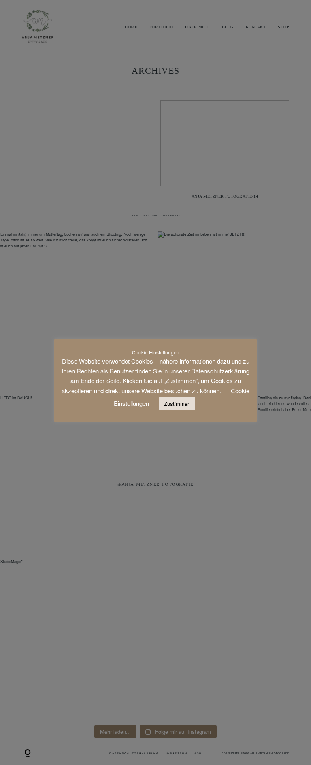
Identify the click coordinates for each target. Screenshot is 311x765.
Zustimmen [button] (177, 403)
